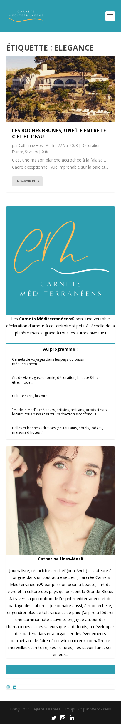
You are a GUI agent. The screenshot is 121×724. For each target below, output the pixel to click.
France (17, 151)
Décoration (91, 145)
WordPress (100, 709)
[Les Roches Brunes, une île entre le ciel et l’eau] (60, 89)
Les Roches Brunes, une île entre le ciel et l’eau (59, 133)
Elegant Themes (45, 709)
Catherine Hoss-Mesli (36, 145)
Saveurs (31, 151)
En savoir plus (27, 181)
